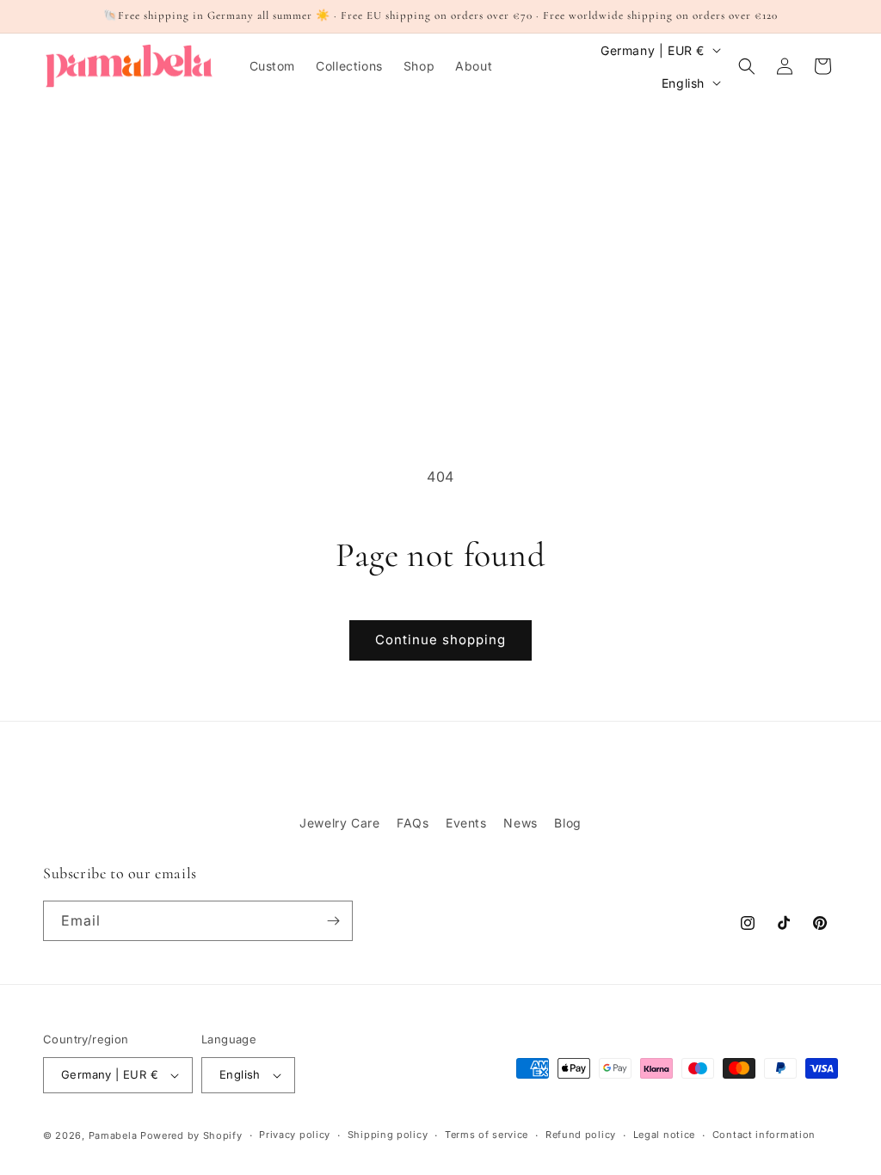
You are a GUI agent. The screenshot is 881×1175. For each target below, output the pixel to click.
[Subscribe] (333, 921)
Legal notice (664, 1135)
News (520, 822)
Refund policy (580, 1135)
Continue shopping (440, 639)
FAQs (412, 822)
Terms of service (486, 1135)
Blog (567, 822)
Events (466, 822)
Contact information (764, 1135)
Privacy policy (294, 1135)
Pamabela (114, 1135)
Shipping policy (388, 1135)
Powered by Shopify (191, 1135)
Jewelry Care (339, 822)
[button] (747, 66)
